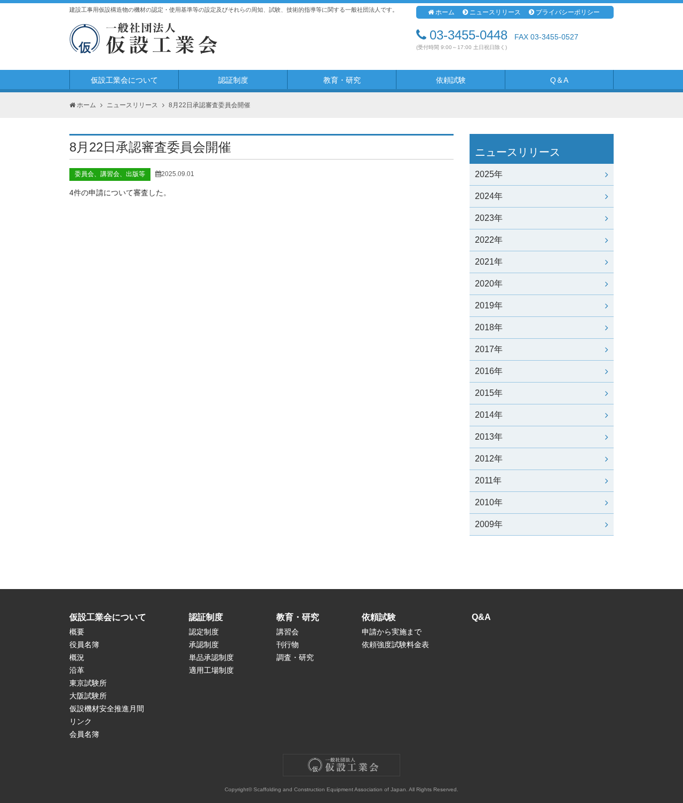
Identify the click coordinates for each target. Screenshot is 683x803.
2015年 (489, 392)
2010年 (489, 502)
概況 (76, 657)
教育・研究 (342, 80)
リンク (80, 721)
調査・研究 (295, 657)
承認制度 (204, 644)
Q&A (481, 617)
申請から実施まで (392, 631)
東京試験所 (88, 683)
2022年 (489, 239)
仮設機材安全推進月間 (106, 708)
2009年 (489, 524)
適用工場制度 (211, 670)
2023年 (489, 217)
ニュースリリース (495, 12)
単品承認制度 (211, 657)
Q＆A (559, 80)
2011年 (488, 480)
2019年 (489, 305)
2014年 (489, 414)
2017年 (489, 349)
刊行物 (287, 644)
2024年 (489, 196)
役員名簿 (84, 644)
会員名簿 (84, 734)
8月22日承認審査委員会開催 (209, 105)
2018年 (489, 327)
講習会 (287, 631)
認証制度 (233, 80)
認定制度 (204, 631)
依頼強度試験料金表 (395, 644)
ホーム (445, 12)
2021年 (489, 261)
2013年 (489, 436)
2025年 (489, 174)
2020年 (489, 283)
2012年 (489, 458)
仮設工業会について (124, 80)
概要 (76, 631)
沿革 (76, 670)
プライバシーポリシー (568, 12)
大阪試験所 (88, 695)
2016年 (489, 371)
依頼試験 (451, 80)
